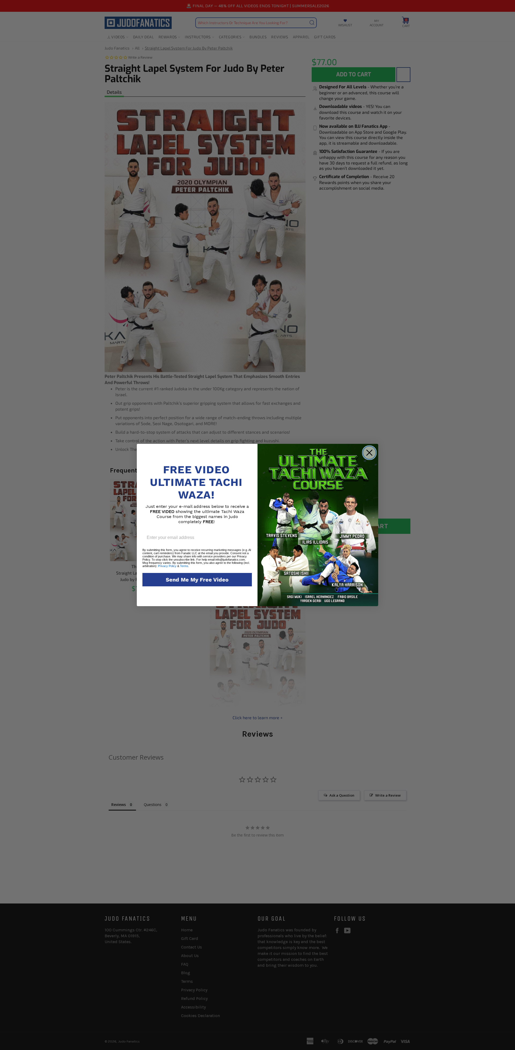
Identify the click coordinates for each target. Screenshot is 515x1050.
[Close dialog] (369, 452)
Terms (184, 566)
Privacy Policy (167, 566)
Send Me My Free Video (197, 579)
